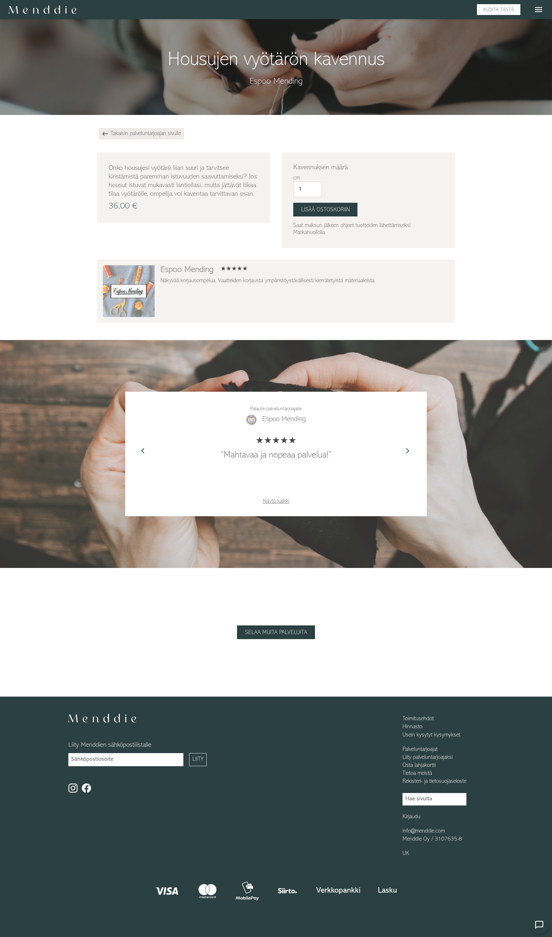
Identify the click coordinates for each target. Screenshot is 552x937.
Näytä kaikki (276, 501)
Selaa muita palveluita (276, 633)
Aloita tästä (498, 9)
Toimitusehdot (418, 719)
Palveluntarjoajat (420, 749)
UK (405, 854)
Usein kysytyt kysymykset (431, 735)
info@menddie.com (423, 831)
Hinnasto (412, 727)
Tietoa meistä (417, 773)
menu (538, 9)
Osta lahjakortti (419, 765)
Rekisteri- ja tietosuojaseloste (434, 781)
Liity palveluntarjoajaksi (427, 757)
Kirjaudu (411, 817)
